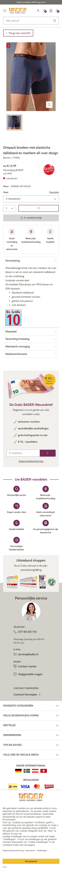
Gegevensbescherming (31, 461)
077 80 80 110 (27, 632)
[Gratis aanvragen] (48, 453)
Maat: (6, 192)
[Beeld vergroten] (49, 104)
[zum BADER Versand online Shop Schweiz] (43, 771)
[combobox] (31, 20)
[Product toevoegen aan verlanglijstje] (38, 208)
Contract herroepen (25, 694)
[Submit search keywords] (55, 20)
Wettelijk (9, 725)
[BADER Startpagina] (18, 10)
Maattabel (54, 192)
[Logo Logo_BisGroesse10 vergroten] (13, 318)
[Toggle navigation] (4, 10)
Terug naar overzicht (19, 33)
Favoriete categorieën (18, 705)
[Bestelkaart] (50, 10)
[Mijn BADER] (38, 10)
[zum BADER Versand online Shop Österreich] (35, 771)
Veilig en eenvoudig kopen (20, 715)
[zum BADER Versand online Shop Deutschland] (18, 771)
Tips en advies (12, 744)
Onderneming (12, 735)
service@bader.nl (28, 654)
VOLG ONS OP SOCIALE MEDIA (21, 754)
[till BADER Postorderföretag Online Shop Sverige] (27, 771)
